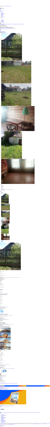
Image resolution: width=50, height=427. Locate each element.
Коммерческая (2, 14)
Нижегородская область (2, 28)
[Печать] (0, 32)
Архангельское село (10, 28)
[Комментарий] (0, 30)
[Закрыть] (0, 6)
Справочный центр (3, 414)
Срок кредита (1, 359)
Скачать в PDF (1, 31)
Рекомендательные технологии (11, 424)
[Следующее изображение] (1, 191)
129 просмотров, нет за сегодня (3, 25)
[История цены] (0, 374)
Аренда (2, 12)
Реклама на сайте (2, 418)
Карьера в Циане (2, 421)
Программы (1, 351)
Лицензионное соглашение (14, 423)
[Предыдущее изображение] (0, 191)
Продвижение (2, 419)
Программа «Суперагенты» (3, 417)
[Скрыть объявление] (1, 32)
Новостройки (2, 13)
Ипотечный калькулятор (3, 420)
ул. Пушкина (13, 28)
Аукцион (2, 416)
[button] (25, 352)
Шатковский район (6, 28)
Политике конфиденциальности (35, 423)
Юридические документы (3, 415)
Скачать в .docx (4, 31)
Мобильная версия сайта (2, 425)
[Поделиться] (0, 29)
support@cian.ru (45, 423)
